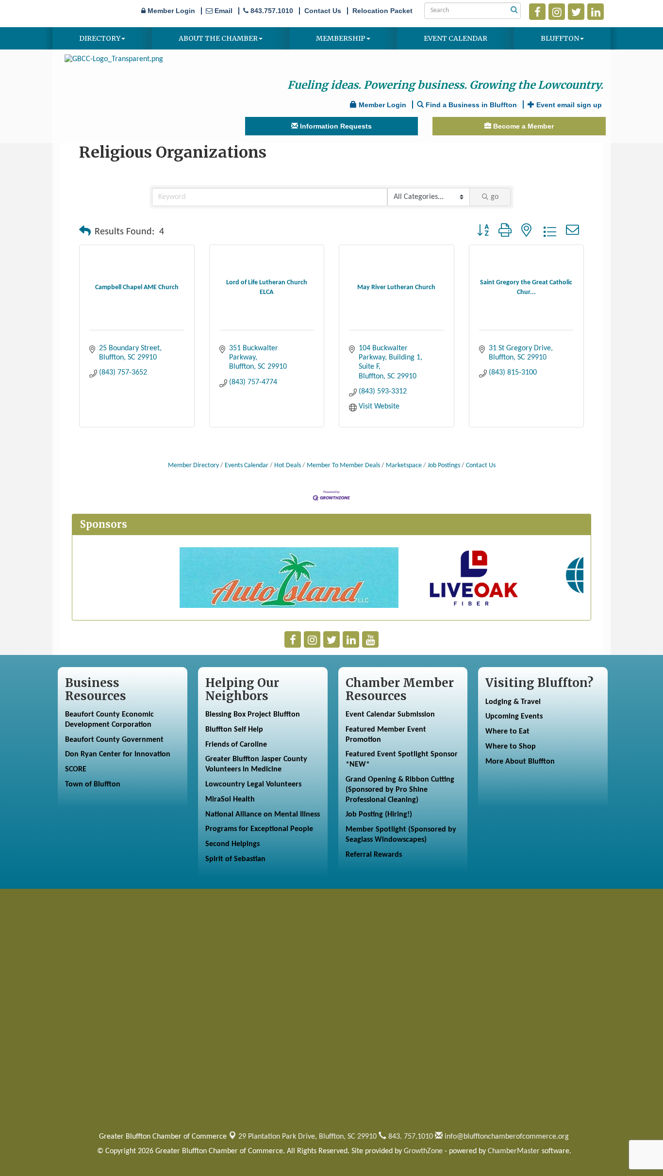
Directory (99, 38)
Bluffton (560, 38)
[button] (85, 232)
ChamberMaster (514, 1151)
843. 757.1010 (409, 1137)
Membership (340, 38)
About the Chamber (218, 38)
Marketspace (404, 465)
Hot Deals (287, 465)
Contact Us (481, 465)
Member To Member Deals (343, 465)
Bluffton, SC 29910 (307, 1137)
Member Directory (193, 465)
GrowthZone (423, 1151)
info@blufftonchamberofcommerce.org (506, 1137)
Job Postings (444, 465)
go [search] (494, 197)
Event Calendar (455, 38)
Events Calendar (246, 465)
